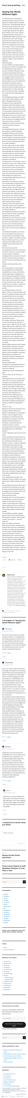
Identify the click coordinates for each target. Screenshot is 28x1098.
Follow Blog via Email (10, 1006)
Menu (23, 5)
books (5, 898)
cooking (6, 900)
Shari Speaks (7, 1084)
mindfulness (7, 910)
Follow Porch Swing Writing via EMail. (14, 1025)
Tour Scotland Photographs (11, 1086)
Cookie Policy (7, 1092)
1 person (9, 652)
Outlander (6, 912)
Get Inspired (7, 1076)
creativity (9, 612)
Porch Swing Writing (11, 5)
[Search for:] (12, 882)
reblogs (6, 918)
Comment (21, 843)
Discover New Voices (9, 1074)
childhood (4, 612)
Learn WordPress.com (10, 1080)
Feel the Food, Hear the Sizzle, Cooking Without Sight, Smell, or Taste (13, 1058)
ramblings (6, 916)
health (5, 904)
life (4, 908)
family (13, 612)
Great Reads (7, 1078)
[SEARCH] (24, 881)
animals (6, 894)
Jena (5, 610)
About (5, 947)
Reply (4, 656)
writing (6, 922)
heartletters (7, 906)
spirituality (7, 920)
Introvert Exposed (9, 949)
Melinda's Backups (9, 1082)
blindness (17, 610)
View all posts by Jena (20, 605)
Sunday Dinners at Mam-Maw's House (15, 1054)
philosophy (7, 914)
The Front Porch (8, 1062)
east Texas (7, 902)
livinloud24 (8, 629)
